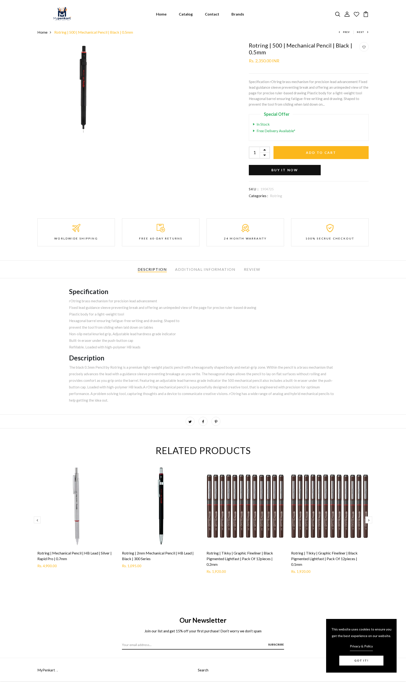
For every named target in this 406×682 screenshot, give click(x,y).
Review (252, 269)
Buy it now (284, 170)
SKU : (254, 189)
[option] (76, 521)
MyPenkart (46, 670)
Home (161, 14)
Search (203, 670)
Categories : (258, 196)
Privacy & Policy (361, 646)
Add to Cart (321, 153)
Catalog (186, 14)
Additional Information (205, 269)
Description (152, 269)
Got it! (361, 660)
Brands (237, 14)
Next (360, 32)
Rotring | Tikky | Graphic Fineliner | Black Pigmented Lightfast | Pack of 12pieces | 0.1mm (324, 558)
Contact (212, 14)
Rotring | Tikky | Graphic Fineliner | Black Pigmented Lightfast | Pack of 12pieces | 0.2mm (240, 558)
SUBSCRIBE (276, 644)
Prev (346, 32)
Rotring (276, 196)
